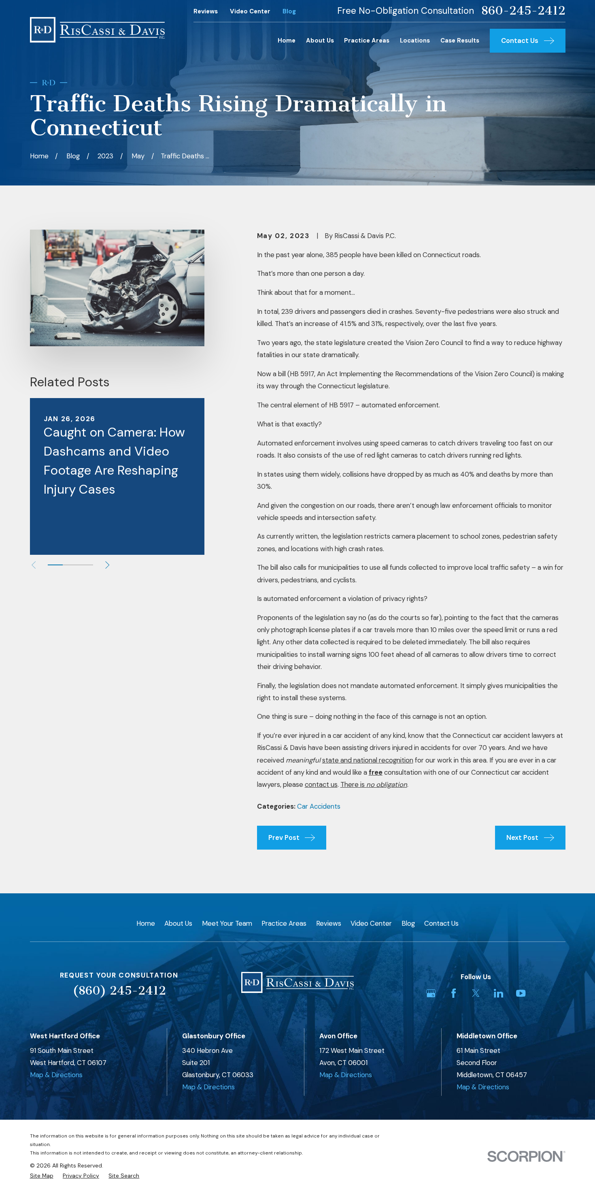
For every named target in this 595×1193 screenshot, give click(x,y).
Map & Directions (56, 1074)
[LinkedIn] (498, 993)
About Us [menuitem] (320, 40)
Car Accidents (318, 806)
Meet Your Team (227, 923)
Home (145, 923)
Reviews (205, 11)
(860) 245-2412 (119, 990)
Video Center (250, 11)
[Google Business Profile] (431, 993)
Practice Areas (283, 923)
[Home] (97, 29)
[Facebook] (453, 993)
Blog (289, 11)
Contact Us (441, 923)
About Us (178, 923)
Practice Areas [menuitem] (366, 40)
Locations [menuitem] (415, 40)
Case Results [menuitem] (459, 40)
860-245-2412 (523, 10)
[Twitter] (475, 993)
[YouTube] (520, 993)
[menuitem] (41, 1176)
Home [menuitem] (286, 40)
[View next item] (107, 565)
